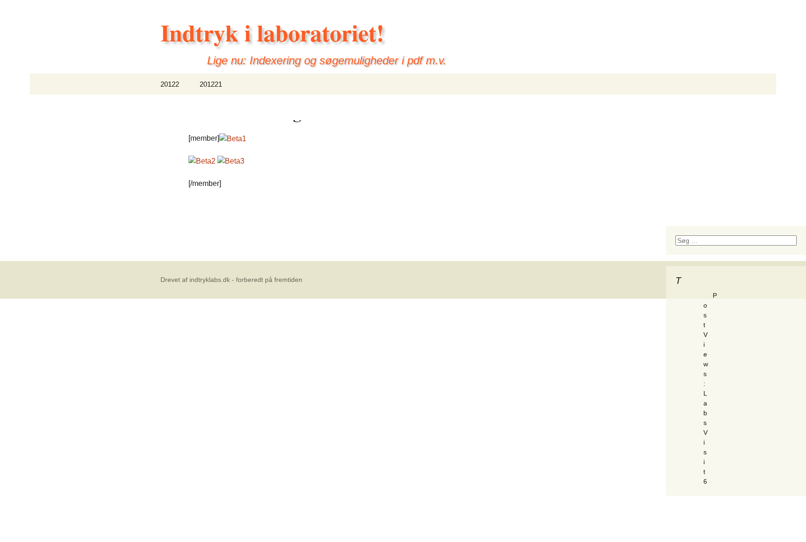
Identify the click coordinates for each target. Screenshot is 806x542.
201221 (211, 84)
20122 (169, 84)
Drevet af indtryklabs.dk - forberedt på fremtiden (231, 279)
